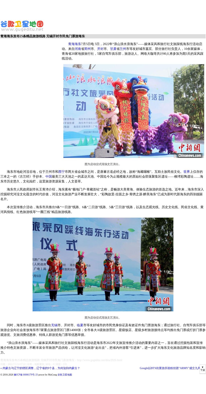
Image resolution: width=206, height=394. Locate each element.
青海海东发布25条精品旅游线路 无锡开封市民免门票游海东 (37, 360)
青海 (71, 44)
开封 (100, 48)
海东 (78, 44)
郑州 (87, 48)
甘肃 (113, 48)
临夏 (80, 325)
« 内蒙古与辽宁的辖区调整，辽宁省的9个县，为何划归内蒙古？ (40, 368)
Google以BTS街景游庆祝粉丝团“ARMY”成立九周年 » (173, 368)
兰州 (123, 48)
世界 (186, 171)
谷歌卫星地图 (7, 21)
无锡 (54, 325)
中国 (48, 176)
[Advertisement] (97, 9)
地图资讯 (39, 364)
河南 (78, 48)
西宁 (61, 171)
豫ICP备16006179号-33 (26, 374)
